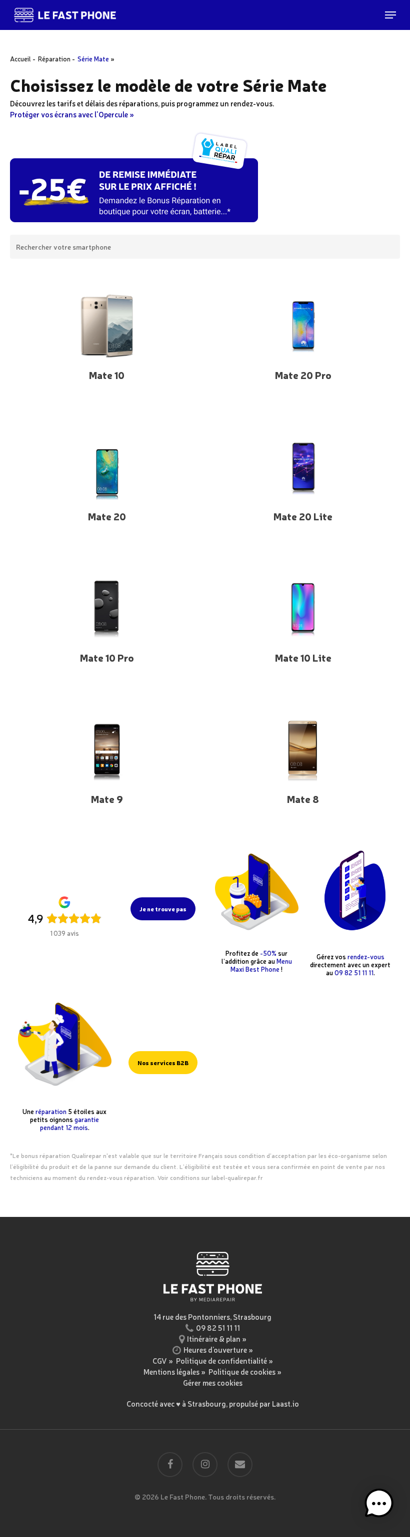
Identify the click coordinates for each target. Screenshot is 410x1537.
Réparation (54, 58)
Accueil (20, 58)
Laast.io (285, 1403)
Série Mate (93, 58)
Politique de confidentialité (221, 1360)
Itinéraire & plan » (216, 1338)
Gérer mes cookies (212, 1382)
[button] (390, 15)
